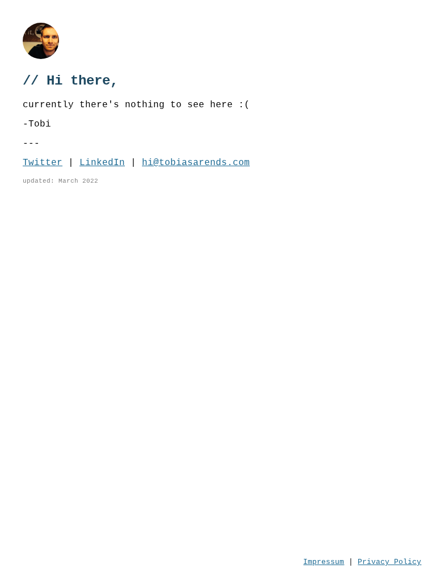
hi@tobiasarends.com (196, 163)
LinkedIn (102, 163)
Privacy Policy (389, 562)
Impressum (323, 562)
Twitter (42, 163)
